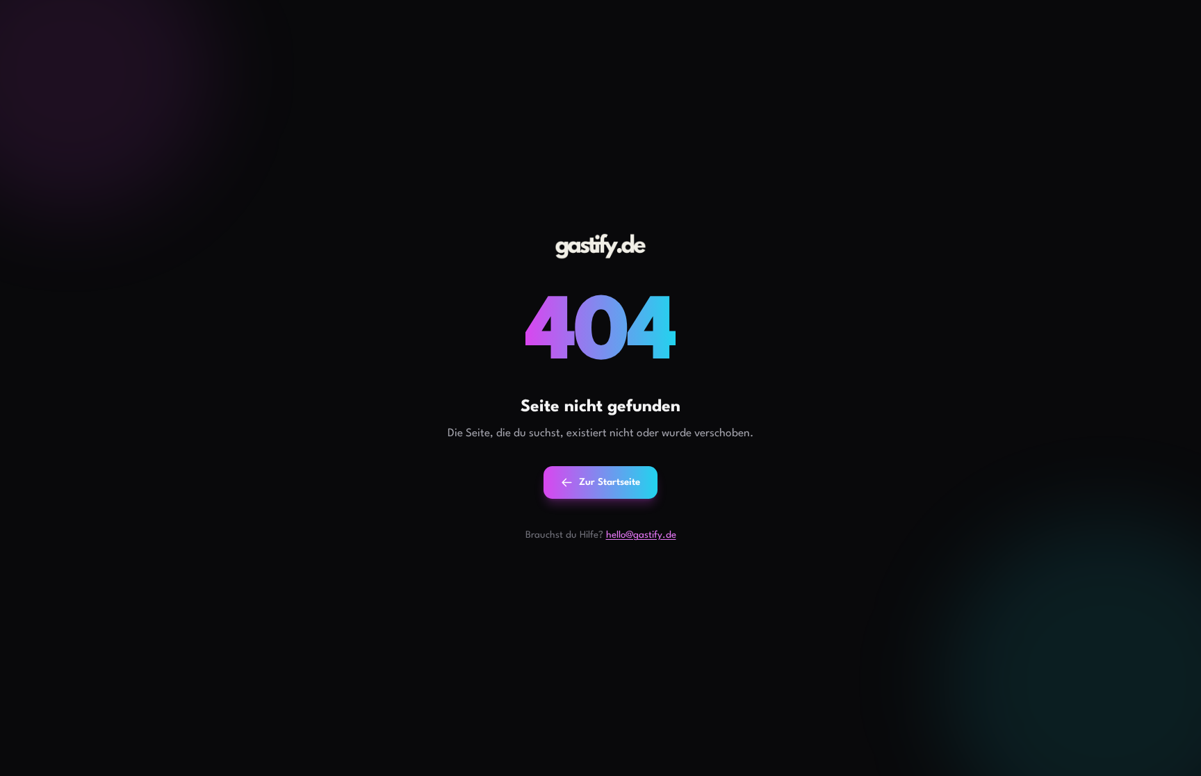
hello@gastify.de (641, 535)
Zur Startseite (609, 482)
